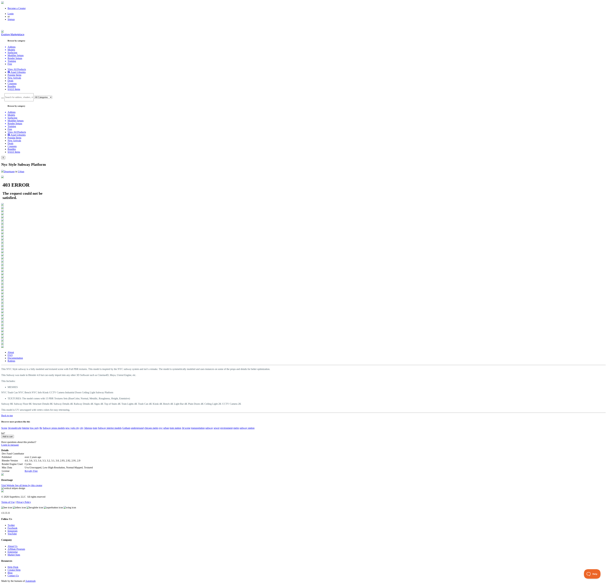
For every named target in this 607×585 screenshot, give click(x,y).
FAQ (10, 355)
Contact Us (13, 575)
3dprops (88, 428)
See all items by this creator (28, 485)
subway (209, 428)
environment (226, 428)
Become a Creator (17, 8)
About (11, 352)
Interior (25, 428)
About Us (12, 546)
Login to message (10, 445)
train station (175, 428)
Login (11, 13)
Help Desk (13, 567)
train (95, 428)
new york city (72, 428)
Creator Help (14, 570)
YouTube (12, 533)
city (81, 428)
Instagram (12, 531)
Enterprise (13, 552)
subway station (247, 428)
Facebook (12, 528)
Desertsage (9, 171)
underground (137, 428)
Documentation (15, 358)
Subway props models (54, 428)
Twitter (11, 525)
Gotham (126, 428)
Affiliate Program (16, 549)
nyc (161, 428)
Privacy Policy (23, 502)
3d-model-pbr (14, 428)
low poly (34, 428)
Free (10, 64)
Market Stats (14, 554)
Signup (11, 19)
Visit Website (8, 485)
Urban (21, 171)
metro (236, 428)
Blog (10, 572)
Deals (10, 80)
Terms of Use (8, 502)
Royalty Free (31, 471)
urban (166, 428)
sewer (217, 428)
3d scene (186, 428)
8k (41, 428)
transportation (198, 428)
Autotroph (30, 581)
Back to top (7, 415)
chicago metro (151, 428)
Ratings (11, 361)
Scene (4, 428)
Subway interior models (110, 428)
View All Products (17, 69)
